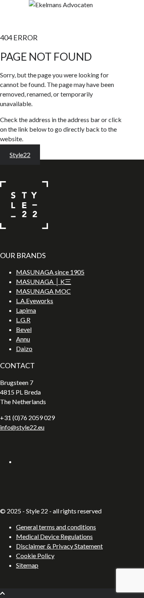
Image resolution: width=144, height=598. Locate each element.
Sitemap (27, 565)
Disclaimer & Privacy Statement (59, 546)
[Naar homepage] (24, 226)
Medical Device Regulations (54, 536)
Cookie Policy (35, 555)
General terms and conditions (56, 527)
